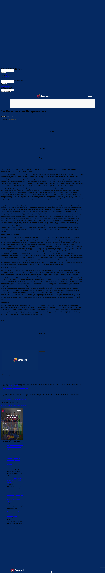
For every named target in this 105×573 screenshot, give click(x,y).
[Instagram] (81, 96)
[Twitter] (84, 96)
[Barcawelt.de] (43, 96)
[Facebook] (78, 96)
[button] (93, 106)
